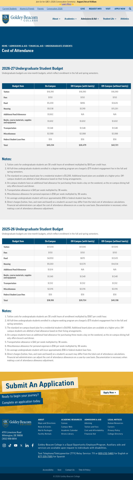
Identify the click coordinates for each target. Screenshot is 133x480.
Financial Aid (36, 46)
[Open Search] (130, 8)
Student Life (108, 19)
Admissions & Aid (89, 19)
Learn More (66, 4)
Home (5, 46)
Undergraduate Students (58, 46)
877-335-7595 (45, 457)
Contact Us (70, 470)
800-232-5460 (106, 454)
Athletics (125, 19)
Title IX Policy (84, 470)
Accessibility (48, 470)
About (55, 19)
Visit (59, 470)
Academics (69, 19)
